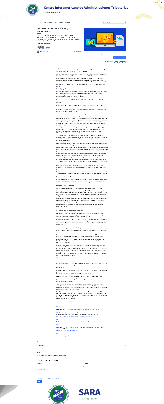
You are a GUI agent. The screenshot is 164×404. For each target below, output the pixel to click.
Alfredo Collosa (44, 51)
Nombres (40, 363)
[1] (105, 74)
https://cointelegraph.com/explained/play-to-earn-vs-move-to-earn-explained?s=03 (78, 312)
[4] (89, 114)
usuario (48, 48)
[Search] (125, 22)
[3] (95, 109)
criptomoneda (41, 48)
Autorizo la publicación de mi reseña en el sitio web (49, 378)
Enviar (39, 381)
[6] (103, 253)
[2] (91, 75)
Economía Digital (46, 43)
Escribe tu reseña (42, 369)
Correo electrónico (87, 363)
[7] (57, 258)
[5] (103, 157)
